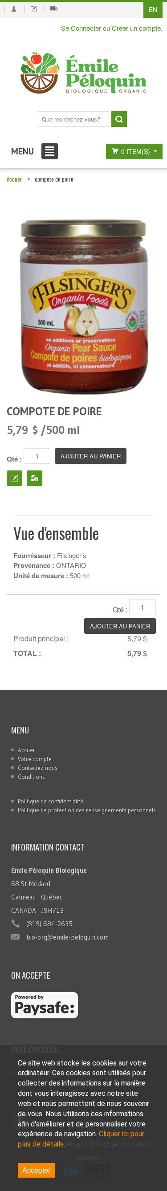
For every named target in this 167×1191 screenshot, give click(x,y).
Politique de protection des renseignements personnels (87, 810)
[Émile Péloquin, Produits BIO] (83, 73)
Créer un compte (136, 27)
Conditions (31, 776)
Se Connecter (81, 27)
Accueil (15, 178)
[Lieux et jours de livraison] (54, 8)
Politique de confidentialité (50, 801)
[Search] (119, 119)
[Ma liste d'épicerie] (33, 8)
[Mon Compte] (13, 8)
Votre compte (35, 758)
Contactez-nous (37, 767)
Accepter (36, 1170)
